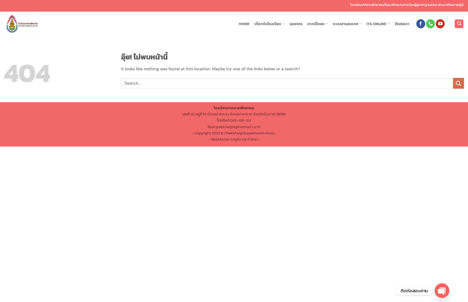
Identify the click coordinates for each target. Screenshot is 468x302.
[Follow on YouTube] (440, 23)
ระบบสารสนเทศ (345, 24)
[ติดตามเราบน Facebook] (420, 23)
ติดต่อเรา (402, 24)
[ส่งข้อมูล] (458, 83)
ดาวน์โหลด (315, 24)
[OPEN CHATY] (442, 290)
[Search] (459, 23)
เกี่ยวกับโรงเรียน (267, 24)
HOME (244, 24)
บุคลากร (296, 24)
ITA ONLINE (376, 24)
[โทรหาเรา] (430, 23)
